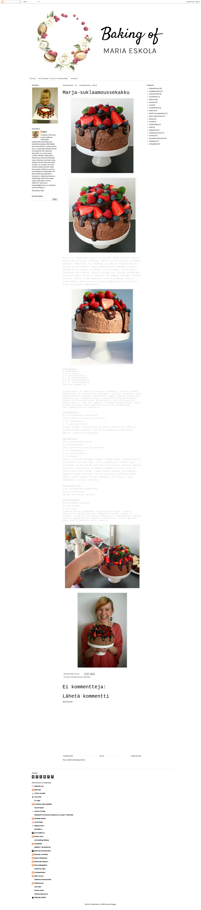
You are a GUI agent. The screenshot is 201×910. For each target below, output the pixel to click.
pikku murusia (38, 876)
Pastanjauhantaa (39, 872)
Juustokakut (153, 97)
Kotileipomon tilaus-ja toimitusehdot (53, 78)
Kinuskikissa (38, 829)
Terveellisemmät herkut (156, 138)
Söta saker (37, 887)
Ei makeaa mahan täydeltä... (43, 804)
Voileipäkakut (153, 144)
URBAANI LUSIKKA (40, 897)
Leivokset (152, 102)
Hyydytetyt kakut (154, 91)
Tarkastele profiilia (38, 191)
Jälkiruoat (152, 99)
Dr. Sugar (37, 800)
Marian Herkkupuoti (40, 858)
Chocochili (37, 797)
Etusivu (33, 78)
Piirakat (151, 122)
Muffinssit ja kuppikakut (157, 113)
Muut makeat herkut (155, 116)
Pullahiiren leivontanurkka (42, 879)
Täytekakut (87, 677)
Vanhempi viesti (136, 756)
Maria (45, 132)
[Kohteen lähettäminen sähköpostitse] (85, 674)
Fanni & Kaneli (39, 808)
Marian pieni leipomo (41, 862)
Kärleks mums (39, 836)
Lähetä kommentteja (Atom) (76, 760)
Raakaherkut (153, 130)
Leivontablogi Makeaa (41, 840)
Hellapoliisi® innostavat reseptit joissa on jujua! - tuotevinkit (53, 815)
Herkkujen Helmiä (40, 818)
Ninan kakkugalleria (40, 865)
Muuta (151, 119)
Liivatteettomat (154, 108)
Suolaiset (152, 136)
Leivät (151, 105)
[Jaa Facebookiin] (91, 674)
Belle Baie (37, 790)
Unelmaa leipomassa (41, 894)
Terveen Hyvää (39, 890)
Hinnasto (74, 78)
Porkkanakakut (154, 124)
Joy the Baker (38, 822)
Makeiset (152, 111)
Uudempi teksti (68, 756)
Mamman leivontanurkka (42, 851)
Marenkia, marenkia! (41, 854)
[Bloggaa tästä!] (87, 674)
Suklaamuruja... (39, 883)
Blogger (113, 904)
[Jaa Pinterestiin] (94, 674)
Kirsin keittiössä (39, 833)
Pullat (151, 127)
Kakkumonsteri (39, 826)
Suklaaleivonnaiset (77, 677)
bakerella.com (39, 786)
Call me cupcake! (39, 793)
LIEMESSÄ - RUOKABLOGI (42, 847)
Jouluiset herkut (154, 94)
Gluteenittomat (154, 88)
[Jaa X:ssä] (89, 674)
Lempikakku (38, 844)
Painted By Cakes (40, 869)
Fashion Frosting (39, 811)
